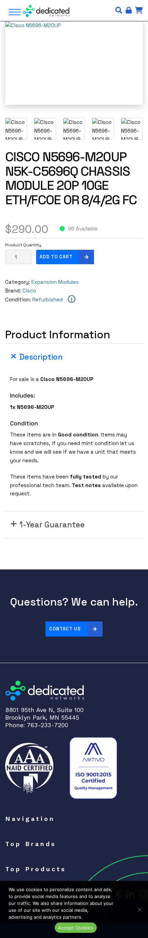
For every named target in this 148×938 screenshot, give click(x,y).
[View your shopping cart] (139, 10)
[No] (139, 909)
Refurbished (47, 299)
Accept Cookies (75, 927)
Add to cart (56, 257)
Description (41, 357)
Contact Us (65, 629)
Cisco (29, 290)
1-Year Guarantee (52, 525)
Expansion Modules (54, 282)
